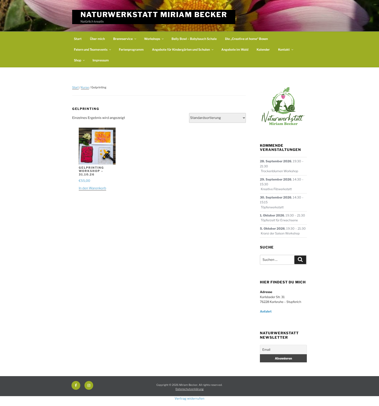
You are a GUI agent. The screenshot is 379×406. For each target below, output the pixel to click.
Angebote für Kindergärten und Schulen (181, 49)
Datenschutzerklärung (189, 389)
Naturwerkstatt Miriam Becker (153, 14)
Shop (77, 60)
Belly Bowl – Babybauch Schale (194, 39)
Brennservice (123, 39)
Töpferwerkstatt (272, 207)
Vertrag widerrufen (189, 399)
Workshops (152, 39)
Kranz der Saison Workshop (280, 233)
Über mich (97, 39)
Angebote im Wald (234, 49)
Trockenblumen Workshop (279, 171)
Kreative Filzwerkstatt (276, 189)
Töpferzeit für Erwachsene (279, 220)
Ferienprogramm (131, 49)
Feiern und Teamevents (90, 49)
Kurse (85, 87)
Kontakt (284, 49)
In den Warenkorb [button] (92, 188)
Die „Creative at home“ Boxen (246, 39)
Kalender (263, 49)
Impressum (101, 60)
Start (78, 39)
